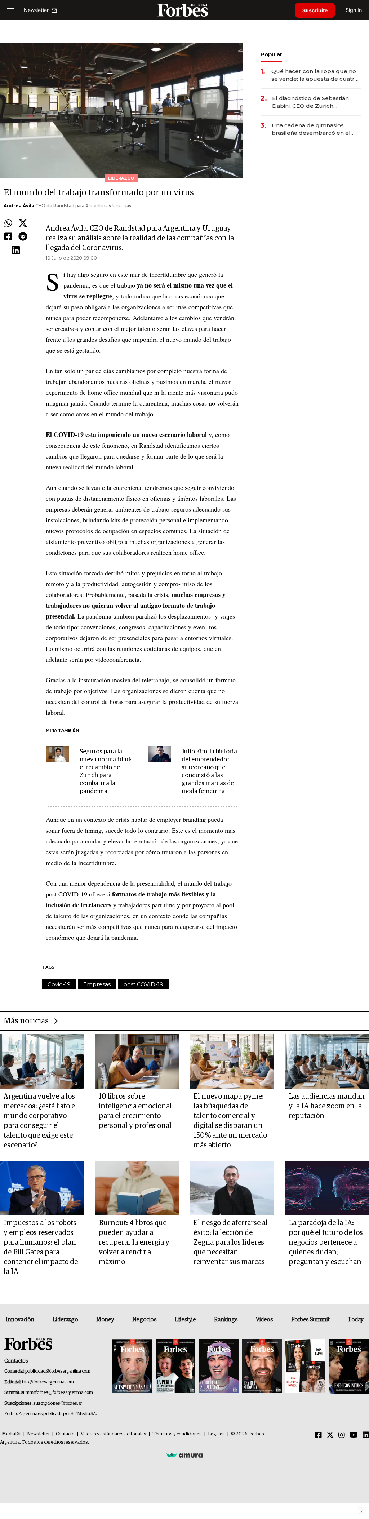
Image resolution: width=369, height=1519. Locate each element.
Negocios (144, 1320)
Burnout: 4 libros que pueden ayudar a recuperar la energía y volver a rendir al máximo (134, 1242)
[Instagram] (341, 1435)
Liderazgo (65, 1320)
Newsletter (38, 1434)
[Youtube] (354, 1435)
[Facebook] (8, 237)
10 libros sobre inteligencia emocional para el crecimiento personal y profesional (135, 1111)
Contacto (65, 1434)
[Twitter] (22, 223)
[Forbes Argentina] (184, 10)
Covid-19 (59, 984)
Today (355, 1320)
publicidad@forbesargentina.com (57, 1371)
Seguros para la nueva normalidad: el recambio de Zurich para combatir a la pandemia (105, 771)
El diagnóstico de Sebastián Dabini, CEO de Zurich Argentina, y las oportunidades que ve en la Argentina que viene (315, 102)
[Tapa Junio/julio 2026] (132, 1367)
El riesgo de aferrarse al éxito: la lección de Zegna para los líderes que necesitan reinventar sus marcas (231, 1242)
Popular (271, 54)
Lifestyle (185, 1320)
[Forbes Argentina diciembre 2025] (262, 1367)
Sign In (354, 10)
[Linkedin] (16, 250)
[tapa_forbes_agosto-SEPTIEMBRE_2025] (348, 1367)
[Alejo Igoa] (218, 1367)
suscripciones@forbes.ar (57, 1403)
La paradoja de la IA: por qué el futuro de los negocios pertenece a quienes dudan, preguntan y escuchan (326, 1242)
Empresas (97, 984)
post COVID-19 (143, 984)
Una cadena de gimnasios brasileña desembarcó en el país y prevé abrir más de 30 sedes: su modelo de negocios (315, 129)
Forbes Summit (310, 1320)
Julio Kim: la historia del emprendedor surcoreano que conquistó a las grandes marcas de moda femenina (209, 771)
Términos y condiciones (177, 1434)
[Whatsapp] (8, 223)
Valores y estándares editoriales (113, 1434)
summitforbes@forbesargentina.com (57, 1392)
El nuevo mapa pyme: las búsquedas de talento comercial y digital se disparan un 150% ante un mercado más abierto (230, 1121)
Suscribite (315, 10)
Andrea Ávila (19, 205)
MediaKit (11, 1434)
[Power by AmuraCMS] (184, 1455)
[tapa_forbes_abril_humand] (175, 1367)
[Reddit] (22, 237)
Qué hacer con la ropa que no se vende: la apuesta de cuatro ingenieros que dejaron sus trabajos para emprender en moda (314, 75)
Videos (264, 1320)
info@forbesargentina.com (48, 1382)
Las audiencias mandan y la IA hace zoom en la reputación (327, 1106)
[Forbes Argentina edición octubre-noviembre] (305, 1367)
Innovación (20, 1320)
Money (105, 1320)
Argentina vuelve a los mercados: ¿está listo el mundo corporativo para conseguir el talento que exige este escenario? (40, 1121)
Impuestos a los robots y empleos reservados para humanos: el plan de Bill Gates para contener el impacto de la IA (41, 1247)
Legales (216, 1434)
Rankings (225, 1320)
